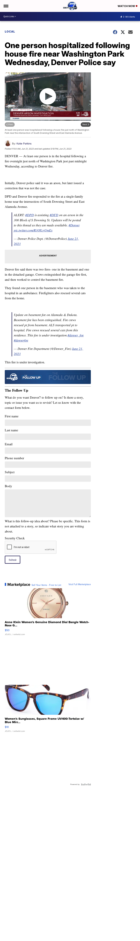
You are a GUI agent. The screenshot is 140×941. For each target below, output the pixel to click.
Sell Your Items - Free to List (46, 585)
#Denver (74, 225)
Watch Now (127, 6)
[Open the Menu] (6, 6)
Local (10, 31)
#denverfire (21, 340)
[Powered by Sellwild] (86, 784)
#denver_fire (76, 335)
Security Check (15, 538)
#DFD (54, 215)
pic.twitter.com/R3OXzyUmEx (33, 230)
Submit (12, 559)
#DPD (29, 215)
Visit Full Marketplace (79, 584)
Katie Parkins (24, 143)
